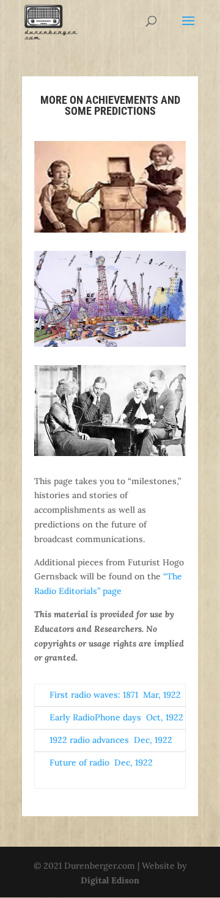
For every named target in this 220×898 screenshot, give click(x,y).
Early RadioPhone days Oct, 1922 (116, 717)
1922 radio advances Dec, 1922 (111, 739)
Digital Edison (110, 880)
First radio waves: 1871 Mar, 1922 (115, 694)
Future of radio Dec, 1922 (101, 762)
